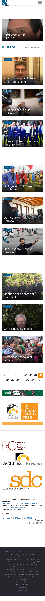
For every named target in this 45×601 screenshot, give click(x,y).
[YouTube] (38, 524)
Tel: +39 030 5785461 (31, 518)
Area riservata (24, 585)
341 (35, 375)
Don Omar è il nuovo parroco (17, 36)
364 (27, 380)
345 (17, 380)
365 (32, 380)
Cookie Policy (22, 587)
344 (12, 380)
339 (25, 375)
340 (30, 375)
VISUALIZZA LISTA (35, 48)
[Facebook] (26, 524)
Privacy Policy (22, 590)
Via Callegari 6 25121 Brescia (12, 518)
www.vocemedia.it (8, 516)
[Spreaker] (30, 524)
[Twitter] (34, 524)
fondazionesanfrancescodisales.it (15, 508)
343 (7, 380)
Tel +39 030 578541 (33, 503)
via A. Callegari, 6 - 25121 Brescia (14, 503)
